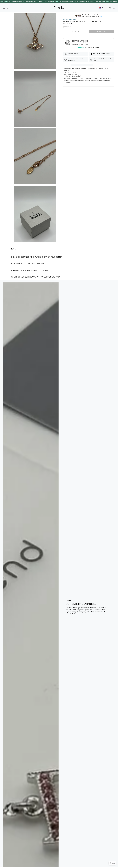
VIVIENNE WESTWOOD (69, 19)
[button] (8, 7)
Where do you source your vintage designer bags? (35, 277)
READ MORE (71, 614)
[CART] (114, 7)
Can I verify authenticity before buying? (30, 270)
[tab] (67, 65)
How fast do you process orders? (27, 263)
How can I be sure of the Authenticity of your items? (36, 257)
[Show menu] (4, 7)
